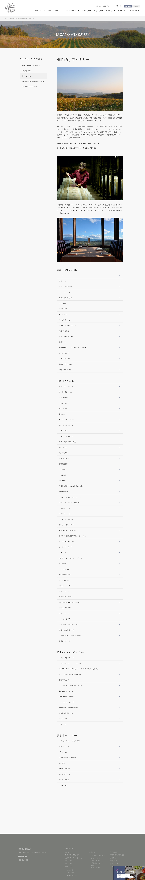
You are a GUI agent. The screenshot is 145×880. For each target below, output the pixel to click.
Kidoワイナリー (64, 309)
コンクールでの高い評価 (29, 86)
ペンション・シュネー (66, 386)
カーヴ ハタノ (63, 552)
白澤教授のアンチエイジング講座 (98, 864)
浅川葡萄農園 (63, 453)
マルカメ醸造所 (64, 780)
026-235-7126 (26, 852)
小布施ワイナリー (64, 403)
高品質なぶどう (26, 71)
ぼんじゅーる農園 (64, 586)
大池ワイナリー (64, 724)
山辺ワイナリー (64, 719)
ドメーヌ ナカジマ (65, 569)
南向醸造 (62, 763)
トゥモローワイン (64, 508)
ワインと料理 (70, 872)
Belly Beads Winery (65, 370)
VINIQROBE (63, 409)
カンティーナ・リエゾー (66, 420)
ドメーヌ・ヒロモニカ (66, 436)
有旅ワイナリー (64, 458)
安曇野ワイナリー (64, 680)
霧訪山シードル (64, 314)
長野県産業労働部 (24, 849)
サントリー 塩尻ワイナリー (67, 325)
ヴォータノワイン (64, 292)
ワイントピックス (95, 868)
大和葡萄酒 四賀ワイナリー (67, 713)
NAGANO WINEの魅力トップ (31, 65)
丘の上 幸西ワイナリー (66, 298)
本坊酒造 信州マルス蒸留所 (67, 757)
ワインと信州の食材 (72, 875)
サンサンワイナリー (65, 320)
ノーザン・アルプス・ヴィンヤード (70, 663)
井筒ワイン (62, 281)
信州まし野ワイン (64, 774)
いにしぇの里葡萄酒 (65, 287)
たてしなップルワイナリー (67, 630)
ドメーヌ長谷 (63, 431)
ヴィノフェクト (64, 752)
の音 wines (62, 480)
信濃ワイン (62, 342)
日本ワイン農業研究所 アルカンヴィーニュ (72, 536)
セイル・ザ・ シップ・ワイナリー (69, 503)
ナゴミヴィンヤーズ (65, 575)
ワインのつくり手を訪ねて (98, 855)
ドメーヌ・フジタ (64, 619)
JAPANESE (128, 6)
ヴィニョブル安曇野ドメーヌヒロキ (70, 674)
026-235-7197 (42, 852)
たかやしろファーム (65, 392)
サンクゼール (63, 397)
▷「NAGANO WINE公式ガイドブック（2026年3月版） (77, 148)
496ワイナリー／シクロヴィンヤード (70, 558)
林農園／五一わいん (65, 364)
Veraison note (63, 492)
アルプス (62, 276)
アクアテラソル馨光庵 (66, 519)
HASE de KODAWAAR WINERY (68, 707)
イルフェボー (63, 475)
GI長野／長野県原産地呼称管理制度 (33, 81)
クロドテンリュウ (64, 785)
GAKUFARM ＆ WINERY (66, 696)
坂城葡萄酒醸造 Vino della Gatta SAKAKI (71, 486)
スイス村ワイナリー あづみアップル (70, 685)
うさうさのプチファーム (66, 658)
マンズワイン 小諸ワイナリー (68, 624)
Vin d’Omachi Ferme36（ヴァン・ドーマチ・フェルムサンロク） (79, 669)
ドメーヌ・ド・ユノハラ (66, 702)
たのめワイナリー (64, 353)
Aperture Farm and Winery (67, 530)
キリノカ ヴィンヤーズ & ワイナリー (70, 741)
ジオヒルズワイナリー (66, 608)
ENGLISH (136, 6)
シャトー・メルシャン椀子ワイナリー (71, 497)
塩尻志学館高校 (64, 331)
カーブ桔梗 (62, 303)
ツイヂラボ (62, 563)
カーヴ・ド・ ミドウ (65, 547)
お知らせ (98, 6)
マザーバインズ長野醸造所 (67, 442)
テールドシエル (64, 613)
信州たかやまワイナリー (66, 425)
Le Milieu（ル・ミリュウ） (67, 691)
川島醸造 (62, 414)
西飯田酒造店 (63, 464)
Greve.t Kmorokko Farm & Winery (69, 602)
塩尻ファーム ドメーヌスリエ (68, 336)
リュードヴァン (64, 591)
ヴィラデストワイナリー (66, 541)
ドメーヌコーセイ (64, 359)
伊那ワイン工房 (64, 746)
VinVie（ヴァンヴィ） (66, 769)
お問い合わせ (107, 6)
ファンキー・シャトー (66, 514)
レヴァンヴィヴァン (65, 597)
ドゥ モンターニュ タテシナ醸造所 (70, 635)
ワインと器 (70, 870)
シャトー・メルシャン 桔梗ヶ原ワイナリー (72, 347)
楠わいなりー (63, 447)
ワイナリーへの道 (95, 860)
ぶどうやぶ (62, 469)
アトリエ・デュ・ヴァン (66, 525)
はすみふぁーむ (64, 580)
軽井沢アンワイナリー (66, 641)
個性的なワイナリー (28, 76)
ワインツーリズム (95, 858)
